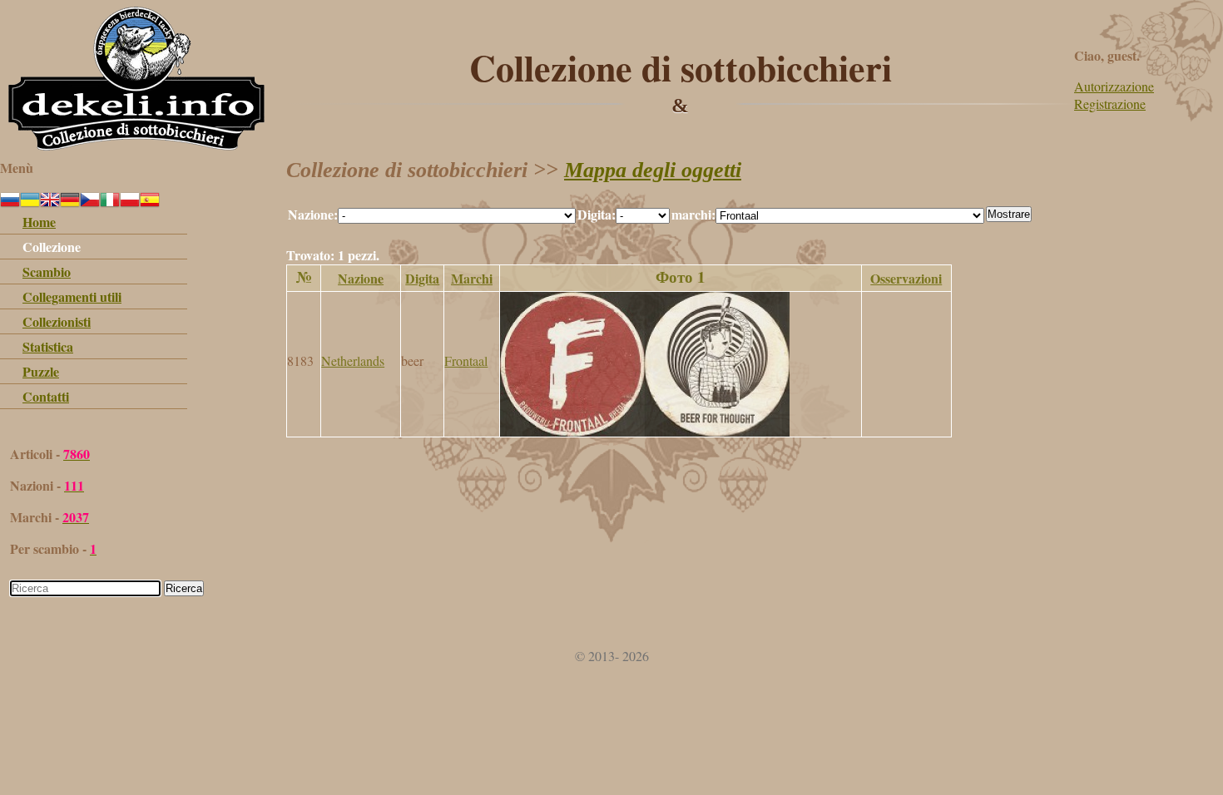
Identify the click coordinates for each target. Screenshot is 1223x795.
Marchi (472, 278)
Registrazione (1110, 103)
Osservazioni (906, 278)
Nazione (361, 278)
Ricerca (184, 588)
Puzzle (40, 371)
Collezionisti (56, 321)
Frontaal (466, 360)
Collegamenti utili (71, 296)
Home (39, 221)
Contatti (45, 396)
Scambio (46, 271)
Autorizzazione (1114, 86)
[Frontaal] (645, 431)
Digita (422, 278)
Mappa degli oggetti (652, 170)
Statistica (47, 346)
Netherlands (352, 360)
